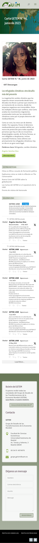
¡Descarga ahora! (8, 155)
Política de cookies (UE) (10, 533)
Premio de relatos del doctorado (14, 190)
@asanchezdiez (14, 224)
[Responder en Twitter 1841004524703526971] (10, 305)
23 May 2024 (13, 343)
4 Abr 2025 (24, 224)
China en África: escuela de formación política (19, 171)
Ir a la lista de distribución (20, 405)
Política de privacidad (29, 533)
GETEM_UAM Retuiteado (17, 219)
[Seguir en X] (31, 540)
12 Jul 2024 (12, 252)
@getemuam (24, 249)
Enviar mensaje (27, 515)
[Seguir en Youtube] (35, 540)
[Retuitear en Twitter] (8, 219)
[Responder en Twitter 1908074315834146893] (10, 240)
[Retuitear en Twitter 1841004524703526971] (14, 305)
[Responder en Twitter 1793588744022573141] (10, 357)
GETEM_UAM (14, 249)
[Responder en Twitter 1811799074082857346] (10, 271)
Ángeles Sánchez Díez (10, 151)
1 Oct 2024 (12, 280)
